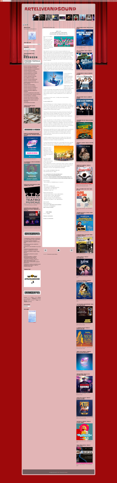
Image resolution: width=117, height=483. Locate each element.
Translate (33, 50)
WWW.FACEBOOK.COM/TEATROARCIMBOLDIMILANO (60, 176)
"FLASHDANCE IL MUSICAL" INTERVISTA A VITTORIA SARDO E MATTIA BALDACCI (32, 239)
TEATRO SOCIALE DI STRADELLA (30, 87)
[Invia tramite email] (46, 212)
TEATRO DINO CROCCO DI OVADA (31, 97)
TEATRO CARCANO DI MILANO (30, 76)
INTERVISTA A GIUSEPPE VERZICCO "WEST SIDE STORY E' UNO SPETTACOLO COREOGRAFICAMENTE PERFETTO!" (32, 261)
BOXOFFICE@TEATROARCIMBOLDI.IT (54, 174)
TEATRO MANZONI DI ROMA (29, 70)
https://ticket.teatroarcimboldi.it (55, 204)
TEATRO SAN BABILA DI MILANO (30, 67)
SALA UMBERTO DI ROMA (29, 77)
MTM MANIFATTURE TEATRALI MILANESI (32, 94)
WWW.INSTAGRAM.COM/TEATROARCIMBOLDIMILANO (61, 178)
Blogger (66, 472)
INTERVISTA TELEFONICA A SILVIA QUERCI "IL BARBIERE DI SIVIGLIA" (31, 250)
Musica (34, 298)
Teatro (25, 301)
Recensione (32, 300)
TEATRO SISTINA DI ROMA (29, 84)
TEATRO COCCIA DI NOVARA (30, 86)
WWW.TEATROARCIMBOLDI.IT (54, 175)
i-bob (58, 472)
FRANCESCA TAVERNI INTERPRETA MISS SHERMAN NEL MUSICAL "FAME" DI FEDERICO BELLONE (32, 265)
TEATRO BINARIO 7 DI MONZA (30, 95)
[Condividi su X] (48, 212)
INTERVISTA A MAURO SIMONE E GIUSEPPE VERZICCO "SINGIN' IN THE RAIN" (31, 241)
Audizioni (25, 297)
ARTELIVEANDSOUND (50, 9)
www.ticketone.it (52, 206)
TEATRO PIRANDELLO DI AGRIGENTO (31, 69)
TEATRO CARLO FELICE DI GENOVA (31, 98)
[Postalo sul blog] (47, 212)
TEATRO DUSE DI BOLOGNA (29, 74)
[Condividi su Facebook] (50, 212)
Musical (25, 300)
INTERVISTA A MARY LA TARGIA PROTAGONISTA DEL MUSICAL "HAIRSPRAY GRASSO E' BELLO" (30, 257)
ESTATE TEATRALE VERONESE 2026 (31, 66)
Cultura (32, 297)
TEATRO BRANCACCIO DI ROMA (30, 73)
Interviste (28, 298)
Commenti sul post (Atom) (52, 254)
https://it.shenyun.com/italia (48, 207)
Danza (48, 213)
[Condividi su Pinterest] (51, 212)
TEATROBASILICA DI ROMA (29, 102)
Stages (37, 300)
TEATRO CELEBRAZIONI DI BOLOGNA (31, 92)
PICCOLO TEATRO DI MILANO (30, 80)
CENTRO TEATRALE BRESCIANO (30, 79)
